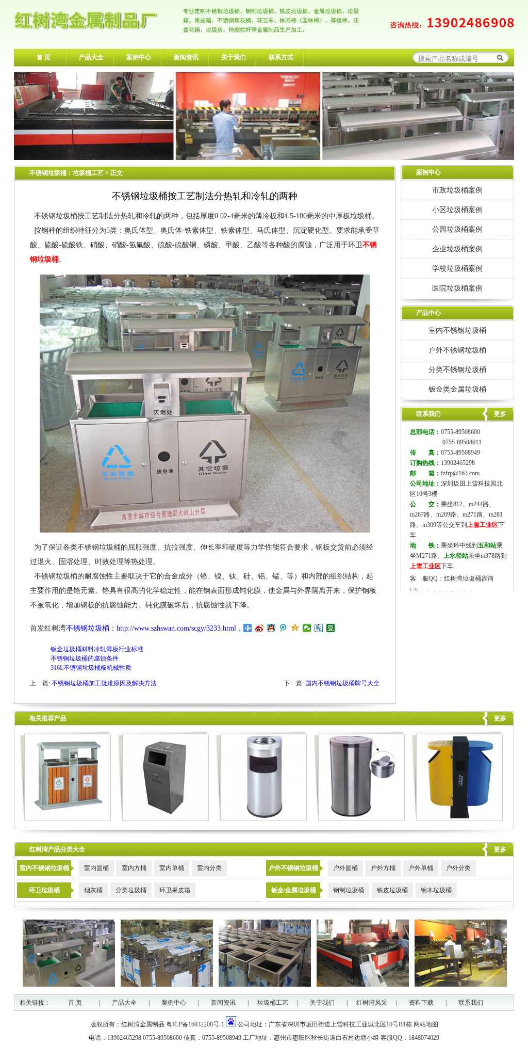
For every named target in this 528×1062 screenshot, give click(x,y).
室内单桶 (171, 868)
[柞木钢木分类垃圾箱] (65, 818)
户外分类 (458, 868)
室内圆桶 (96, 868)
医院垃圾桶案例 (457, 288)
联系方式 (281, 57)
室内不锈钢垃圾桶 (457, 330)
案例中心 (138, 57)
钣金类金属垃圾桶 (457, 389)
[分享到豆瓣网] (330, 628)
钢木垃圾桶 (436, 890)
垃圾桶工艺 (88, 172)
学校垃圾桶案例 (457, 268)
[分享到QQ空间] (295, 628)
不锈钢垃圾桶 (48, 172)
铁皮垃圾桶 (392, 890)
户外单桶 (420, 868)
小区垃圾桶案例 (457, 209)
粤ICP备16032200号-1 (195, 1024)
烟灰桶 (93, 890)
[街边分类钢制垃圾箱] (457, 818)
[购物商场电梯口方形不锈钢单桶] (163, 818)
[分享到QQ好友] (271, 628)
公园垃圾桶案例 (457, 229)
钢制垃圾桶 (348, 890)
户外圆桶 (345, 868)
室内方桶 (134, 868)
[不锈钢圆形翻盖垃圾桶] (359, 818)
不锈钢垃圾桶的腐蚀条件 (85, 658)
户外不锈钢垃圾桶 (457, 350)
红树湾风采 (371, 1002)
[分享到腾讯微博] (283, 628)
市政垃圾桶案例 (457, 190)
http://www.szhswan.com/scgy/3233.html (176, 628)
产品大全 (91, 57)
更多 (500, 718)
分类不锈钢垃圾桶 (457, 369)
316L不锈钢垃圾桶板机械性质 (91, 667)
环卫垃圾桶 (44, 890)
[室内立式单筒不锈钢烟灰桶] (261, 818)
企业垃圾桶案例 (457, 249)
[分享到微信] (307, 628)
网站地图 (426, 1024)
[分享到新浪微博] (259, 628)
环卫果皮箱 (174, 890)
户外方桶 (383, 868)
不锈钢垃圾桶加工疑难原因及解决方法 (104, 683)
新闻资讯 (186, 57)
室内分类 (209, 868)
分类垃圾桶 (131, 890)
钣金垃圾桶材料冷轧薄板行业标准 (97, 649)
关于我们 (233, 57)
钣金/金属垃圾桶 (293, 890)
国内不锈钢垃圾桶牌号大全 (342, 683)
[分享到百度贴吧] (319, 628)
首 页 (44, 57)
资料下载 (421, 1002)
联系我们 (470, 1002)
